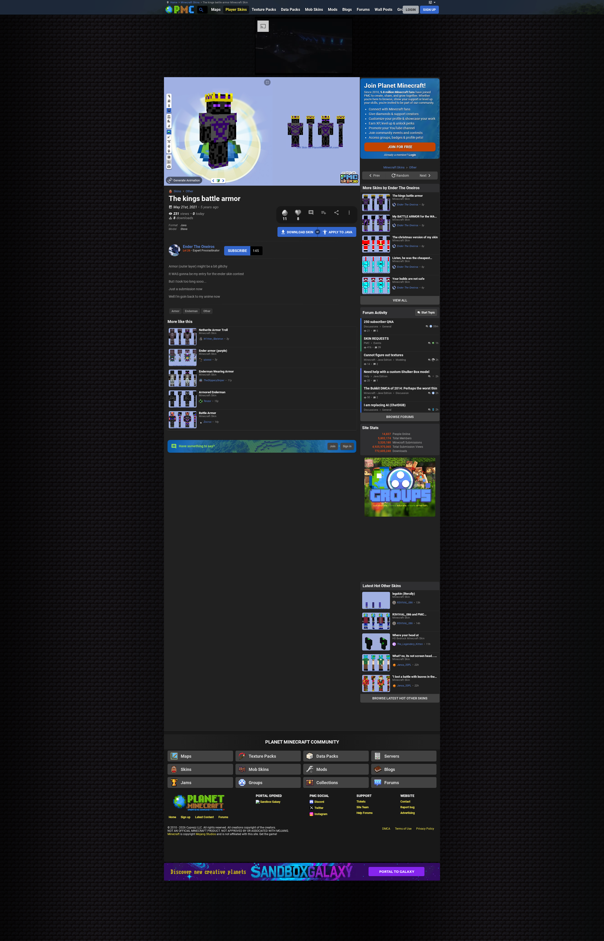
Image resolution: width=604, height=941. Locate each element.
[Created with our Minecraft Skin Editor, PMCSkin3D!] (349, 182)
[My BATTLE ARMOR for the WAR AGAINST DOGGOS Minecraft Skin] (376, 283)
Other (189, 191)
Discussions (371, 386)
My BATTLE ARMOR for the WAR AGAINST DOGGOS (414, 276)
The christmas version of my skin (415, 297)
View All (400, 360)
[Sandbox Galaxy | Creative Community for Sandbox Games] (302, 931)
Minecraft (174, 893)
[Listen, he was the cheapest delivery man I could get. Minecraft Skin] (376, 324)
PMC (366, 402)
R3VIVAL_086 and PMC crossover (408, 674)
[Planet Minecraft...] (201, 9)
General (386, 386)
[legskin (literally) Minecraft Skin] (376, 660)
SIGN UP (429, 10)
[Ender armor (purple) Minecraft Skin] (183, 357)
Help (366, 436)
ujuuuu (207, 359)
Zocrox (207, 421)
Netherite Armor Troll (213, 330)
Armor (175, 311)
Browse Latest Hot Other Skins (400, 758)
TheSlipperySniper (214, 380)
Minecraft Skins (190, 2)
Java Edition (380, 436)
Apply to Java (340, 232)
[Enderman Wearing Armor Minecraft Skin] (183, 378)
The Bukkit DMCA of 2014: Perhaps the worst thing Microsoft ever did (400, 448)
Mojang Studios (206, 893)
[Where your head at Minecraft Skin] (376, 701)
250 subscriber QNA (379, 381)
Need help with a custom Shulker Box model (396, 431)
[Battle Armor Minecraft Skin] (183, 419)
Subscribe (237, 251)
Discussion (402, 452)
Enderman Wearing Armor (216, 371)
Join (333, 446)
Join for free (400, 147)
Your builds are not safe (408, 338)
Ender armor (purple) (213, 350)
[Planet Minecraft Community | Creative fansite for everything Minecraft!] (198, 862)
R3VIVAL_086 (405, 662)
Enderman (191, 311)
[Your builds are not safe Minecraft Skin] (376, 345)
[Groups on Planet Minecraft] (400, 575)
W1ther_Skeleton (213, 338)
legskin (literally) (403, 653)
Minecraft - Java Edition (378, 419)
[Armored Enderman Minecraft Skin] (183, 399)
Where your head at (405, 695)
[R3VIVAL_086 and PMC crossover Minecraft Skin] (376, 681)
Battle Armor (207, 413)
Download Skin (300, 232)
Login (412, 155)
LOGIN (411, 10)
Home (173, 2)
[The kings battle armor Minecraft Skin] (376, 262)
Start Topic (428, 372)
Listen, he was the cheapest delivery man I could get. (411, 317)
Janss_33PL (404, 724)
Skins (177, 191)
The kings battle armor (407, 255)
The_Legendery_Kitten (410, 703)
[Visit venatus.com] (457, 65)
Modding (401, 419)
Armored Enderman (212, 392)
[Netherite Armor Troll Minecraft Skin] (183, 336)
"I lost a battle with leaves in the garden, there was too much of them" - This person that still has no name (414, 736)
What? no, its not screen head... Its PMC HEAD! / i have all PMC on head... (413, 715)
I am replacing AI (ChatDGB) (385, 465)
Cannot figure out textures (383, 415)
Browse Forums (400, 476)
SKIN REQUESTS (376, 398)
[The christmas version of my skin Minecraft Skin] (376, 303)
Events (377, 402)
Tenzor (207, 401)
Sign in (347, 446)
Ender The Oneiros (198, 246)
